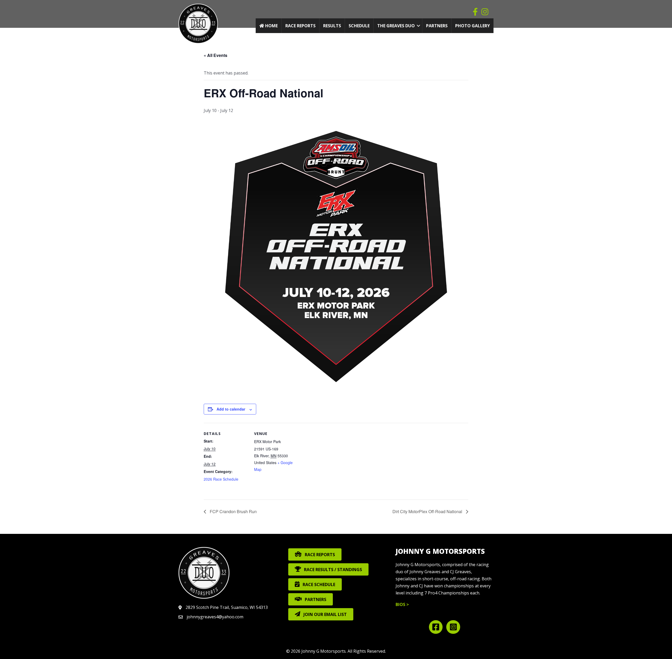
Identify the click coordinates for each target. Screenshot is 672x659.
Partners (437, 26)
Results (332, 26)
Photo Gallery (472, 26)
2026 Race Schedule (221, 479)
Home (271, 26)
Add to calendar (231, 409)
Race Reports (300, 26)
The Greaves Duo (396, 26)
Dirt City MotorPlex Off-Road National (427, 511)
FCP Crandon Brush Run (233, 511)
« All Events (215, 55)
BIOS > (402, 604)
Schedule (359, 26)
